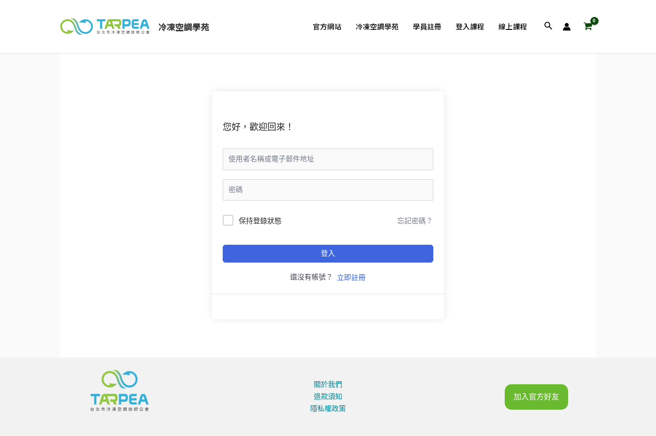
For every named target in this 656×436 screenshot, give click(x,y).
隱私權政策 (328, 408)
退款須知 (328, 396)
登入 (328, 253)
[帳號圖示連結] (567, 27)
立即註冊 (351, 277)
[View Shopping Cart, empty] (588, 27)
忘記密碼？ (415, 221)
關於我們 (328, 384)
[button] (548, 27)
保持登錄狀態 (260, 221)
